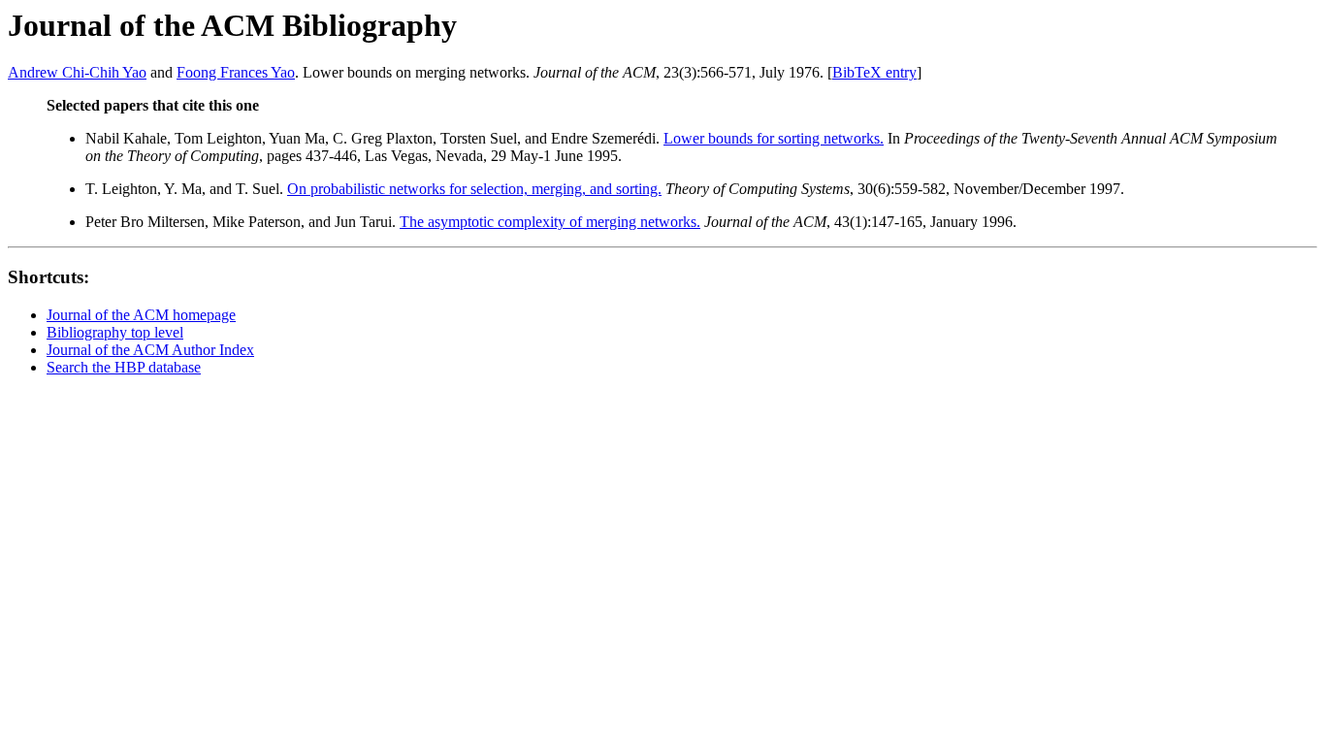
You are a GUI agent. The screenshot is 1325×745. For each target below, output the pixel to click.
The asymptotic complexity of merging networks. (550, 221)
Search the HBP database (124, 367)
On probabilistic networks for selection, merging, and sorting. (474, 188)
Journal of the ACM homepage (141, 315)
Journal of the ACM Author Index (150, 349)
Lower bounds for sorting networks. (773, 138)
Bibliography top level (115, 332)
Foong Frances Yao (236, 72)
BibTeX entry (874, 72)
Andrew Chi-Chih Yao (77, 72)
